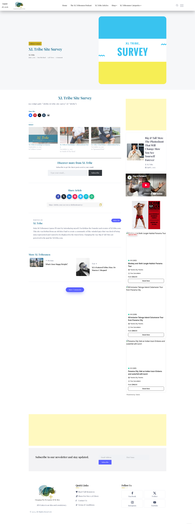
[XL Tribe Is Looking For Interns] (43, 135)
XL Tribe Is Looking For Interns (39, 145)
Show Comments (75, 290)
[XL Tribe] (19, 5)
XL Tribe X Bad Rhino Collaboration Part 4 (105, 145)
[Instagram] (132, 504)
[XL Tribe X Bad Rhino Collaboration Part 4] (105, 135)
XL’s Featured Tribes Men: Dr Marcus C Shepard (103, 268)
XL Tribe (32, 55)
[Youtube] (154, 504)
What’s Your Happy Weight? (57, 264)
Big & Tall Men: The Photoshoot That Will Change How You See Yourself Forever (154, 149)
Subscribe (95, 173)
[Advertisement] (146, 114)
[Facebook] (132, 494)
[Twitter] (154, 494)
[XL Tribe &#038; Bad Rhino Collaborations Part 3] (74, 135)
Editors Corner (35, 44)
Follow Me (116, 220)
